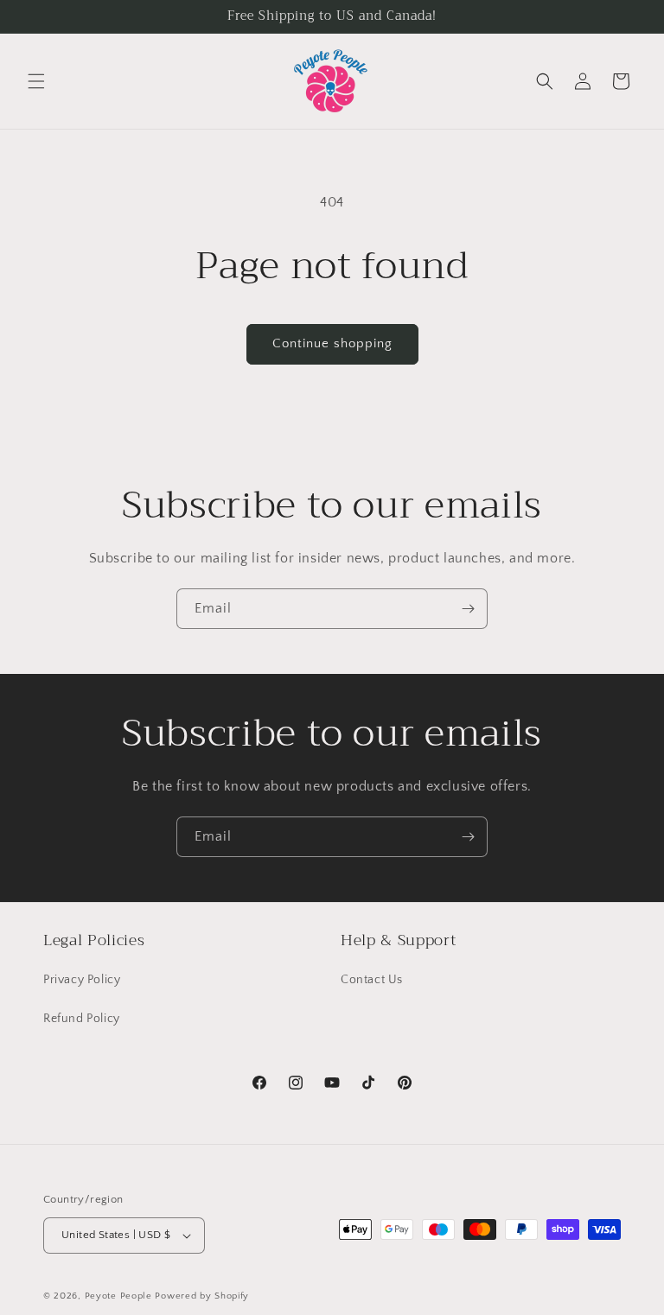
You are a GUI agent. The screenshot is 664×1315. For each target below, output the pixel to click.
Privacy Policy (81, 980)
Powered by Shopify (202, 1296)
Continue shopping (332, 343)
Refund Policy (81, 1019)
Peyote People (118, 1296)
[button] (36, 81)
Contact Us (372, 980)
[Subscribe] (468, 608)
